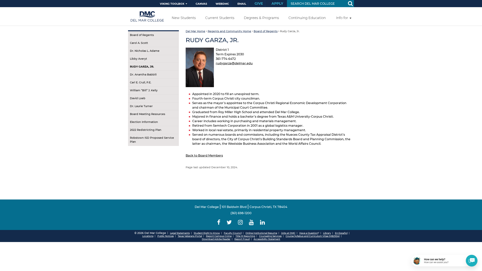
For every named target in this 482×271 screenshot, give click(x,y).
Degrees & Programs (261, 18)
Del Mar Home (195, 31)
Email (241, 3)
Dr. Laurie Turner (141, 106)
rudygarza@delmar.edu (234, 63)
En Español (341, 233)
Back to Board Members (204, 155)
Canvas (201, 3)
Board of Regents (142, 35)
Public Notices (165, 236)
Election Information (144, 122)
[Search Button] (350, 3)
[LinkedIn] (262, 222)
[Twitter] (229, 222)
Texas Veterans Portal (190, 236)
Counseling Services (270, 236)
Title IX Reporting (245, 236)
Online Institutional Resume (261, 233)
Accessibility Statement (267, 239)
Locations (147, 236)
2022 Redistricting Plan (145, 130)
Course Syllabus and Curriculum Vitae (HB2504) (313, 236)
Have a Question (308, 233)
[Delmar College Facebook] (218, 222)
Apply (277, 4)
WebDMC (222, 3)
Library (327, 233)
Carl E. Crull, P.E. (140, 82)
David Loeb (137, 98)
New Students (184, 18)
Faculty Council (233, 233)
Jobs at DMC (288, 233)
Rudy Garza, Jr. (142, 66)
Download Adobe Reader (216, 239)
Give (259, 4)
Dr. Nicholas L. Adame (144, 51)
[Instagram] (240, 222)
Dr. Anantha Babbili (143, 74)
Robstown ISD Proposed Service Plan (152, 139)
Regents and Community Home (229, 31)
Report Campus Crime (219, 236)
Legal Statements (180, 233)
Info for (342, 18)
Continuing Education (307, 18)
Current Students (219, 18)
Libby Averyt (138, 58)
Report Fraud (242, 239)
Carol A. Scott (139, 43)
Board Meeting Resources (147, 114)
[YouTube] (251, 222)
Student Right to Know (207, 233)
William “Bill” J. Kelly (144, 90)
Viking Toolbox (172, 3)
